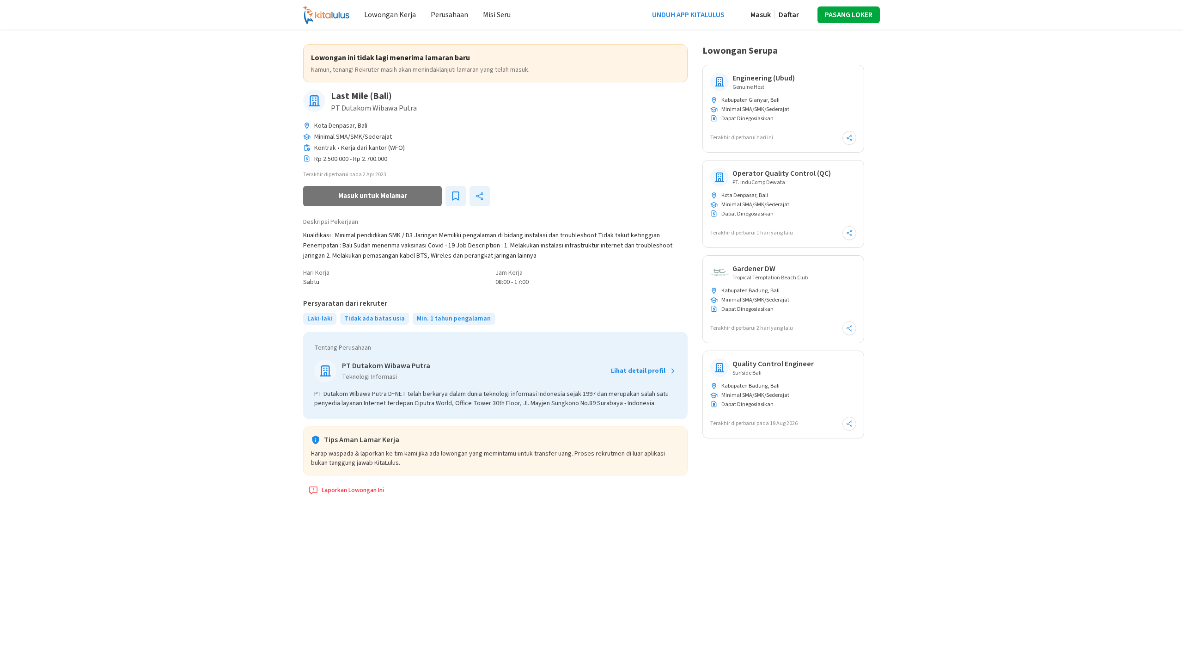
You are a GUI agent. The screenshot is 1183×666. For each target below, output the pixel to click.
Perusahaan (449, 15)
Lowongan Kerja (390, 15)
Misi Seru (497, 15)
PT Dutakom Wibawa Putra (374, 108)
